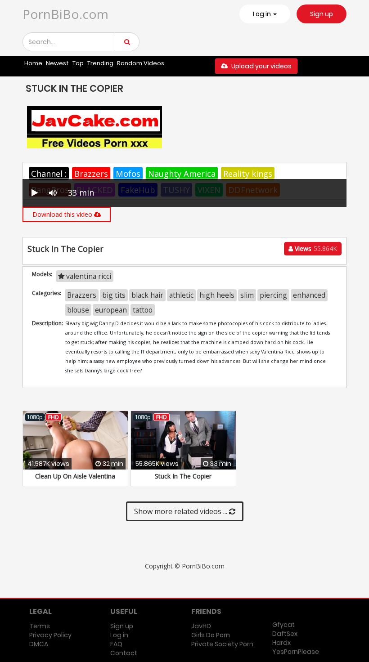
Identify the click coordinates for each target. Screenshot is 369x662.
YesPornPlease (295, 651)
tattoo (143, 310)
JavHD (201, 626)
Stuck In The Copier (183, 476)
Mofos (128, 173)
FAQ (116, 644)
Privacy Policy (50, 635)
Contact (123, 653)
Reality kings (247, 173)
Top (78, 63)
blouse (78, 310)
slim (247, 295)
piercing (273, 295)
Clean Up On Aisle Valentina (75, 476)
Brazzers (91, 173)
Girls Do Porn (210, 635)
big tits (114, 295)
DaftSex (284, 633)
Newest (57, 63)
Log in (119, 635)
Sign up (321, 13)
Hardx (281, 642)
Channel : (49, 173)
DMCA (38, 644)
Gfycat (283, 624)
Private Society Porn (222, 644)
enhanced (309, 295)
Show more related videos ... (181, 511)
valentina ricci (87, 276)
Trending (100, 63)
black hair (147, 295)
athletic (181, 295)
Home (33, 63)
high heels (216, 295)
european (111, 310)
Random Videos (140, 63)
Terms (39, 626)
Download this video (63, 214)
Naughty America (182, 173)
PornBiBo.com (65, 13)
